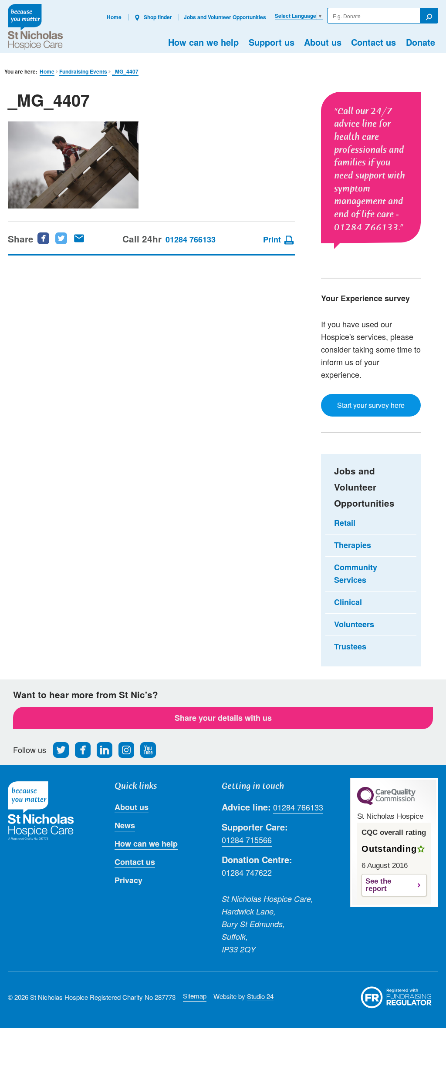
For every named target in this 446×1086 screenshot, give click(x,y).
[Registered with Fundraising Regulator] (396, 997)
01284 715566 (247, 839)
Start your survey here (371, 405)
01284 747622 (247, 872)
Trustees (350, 646)
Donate (420, 42)
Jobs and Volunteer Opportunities (225, 17)
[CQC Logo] (386, 803)
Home (114, 17)
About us (322, 42)
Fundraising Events (83, 71)
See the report (378, 885)
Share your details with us (223, 717)
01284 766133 (191, 239)
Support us (271, 42)
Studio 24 (260, 996)
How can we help (203, 42)
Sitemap (194, 995)
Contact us (373, 42)
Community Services (355, 573)
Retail (344, 522)
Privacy (128, 880)
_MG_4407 (125, 71)
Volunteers (354, 624)
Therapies (352, 545)
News (125, 825)
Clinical (348, 602)
